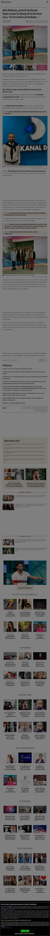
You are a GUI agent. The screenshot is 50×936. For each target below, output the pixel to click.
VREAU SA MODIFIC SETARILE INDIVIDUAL (24, 933)
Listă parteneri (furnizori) (6, 927)
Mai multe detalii (11, 909)
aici (22, 914)
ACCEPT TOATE (25, 930)
